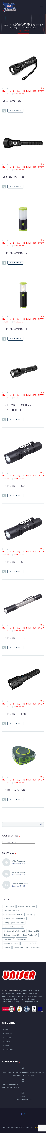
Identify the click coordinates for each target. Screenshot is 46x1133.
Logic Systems (38, 1127)
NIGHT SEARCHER (29, 91)
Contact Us (9, 1050)
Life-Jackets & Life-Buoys (14, 931)
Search (41, 824)
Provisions (8, 939)
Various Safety (21, 947)
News (7, 1046)
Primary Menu (42, 7)
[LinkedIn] (24, 1114)
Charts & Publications (20, 883)
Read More (15, 111)
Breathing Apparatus (12, 910)
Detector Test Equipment (14, 918)
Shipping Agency (11, 943)
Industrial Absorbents (13, 927)
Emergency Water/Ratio (13, 923)
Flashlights (6, 91)
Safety (21, 939)
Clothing (30, 914)
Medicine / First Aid (11, 935)
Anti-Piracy (9, 906)
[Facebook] (21, 1114)
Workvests (36, 947)
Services (8, 1038)
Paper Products (30, 935)
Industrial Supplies (19, 872)
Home (7, 1030)
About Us (8, 1034)
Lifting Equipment (18, 861)
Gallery (7, 1042)
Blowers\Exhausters (26, 906)
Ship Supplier (19, 94)
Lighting (16, 91)
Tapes (6, 947)
